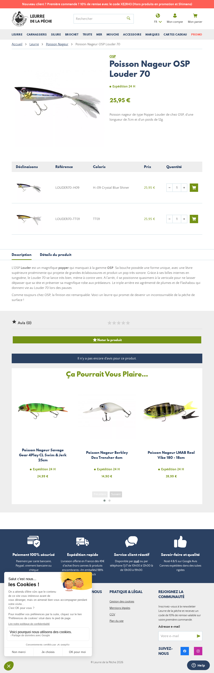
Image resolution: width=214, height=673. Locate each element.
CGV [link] (112, 614)
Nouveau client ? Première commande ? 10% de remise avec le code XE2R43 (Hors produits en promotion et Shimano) (107, 4)
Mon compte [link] (175, 22)
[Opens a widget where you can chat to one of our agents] (198, 665)
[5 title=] (127, 323)
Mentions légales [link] (120, 608)
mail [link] (136, 561)
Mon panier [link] (195, 22)
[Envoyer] (198, 636)
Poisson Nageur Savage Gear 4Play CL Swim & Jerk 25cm (42, 432)
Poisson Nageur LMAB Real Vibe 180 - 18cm (171, 432)
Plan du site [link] (117, 621)
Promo (196, 34)
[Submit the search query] (128, 18)
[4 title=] (123, 323)
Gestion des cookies (122, 601)
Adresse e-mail (169, 627)
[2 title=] (114, 323)
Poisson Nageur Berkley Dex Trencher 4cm (106, 432)
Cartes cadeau (175, 34)
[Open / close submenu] (17, 34)
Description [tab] (22, 254)
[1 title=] (109, 323)
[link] (185, 651)
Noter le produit (107, 339)
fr (155, 22)
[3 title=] (118, 323)
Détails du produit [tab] (55, 254)
